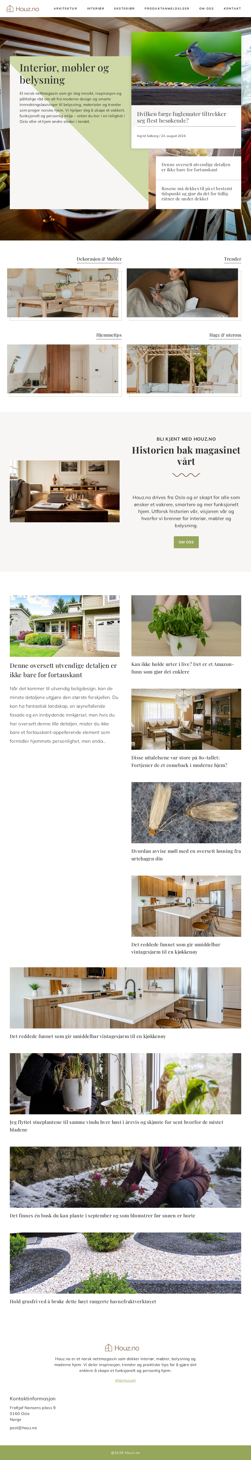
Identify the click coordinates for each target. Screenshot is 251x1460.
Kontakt (232, 8)
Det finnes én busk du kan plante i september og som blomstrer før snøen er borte (103, 1215)
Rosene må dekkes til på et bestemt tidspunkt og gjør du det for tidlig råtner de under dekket (197, 193)
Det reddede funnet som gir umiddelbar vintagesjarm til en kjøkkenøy (88, 1036)
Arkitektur (65, 8)
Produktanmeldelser (167, 8)
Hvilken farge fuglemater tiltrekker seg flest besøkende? (181, 117)
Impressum (125, 1380)
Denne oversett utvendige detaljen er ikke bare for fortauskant (196, 166)
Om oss (206, 8)
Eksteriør (124, 8)
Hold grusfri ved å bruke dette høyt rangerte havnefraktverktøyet (83, 1301)
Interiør (95, 8)
